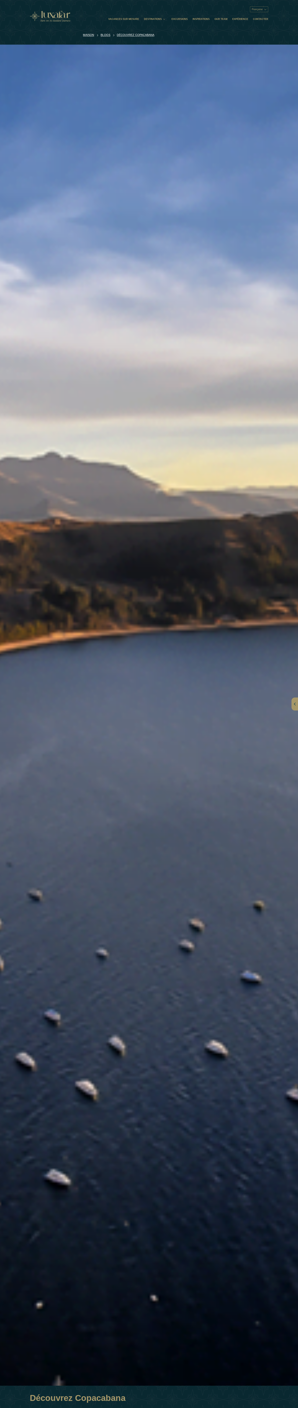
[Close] (217, 654)
